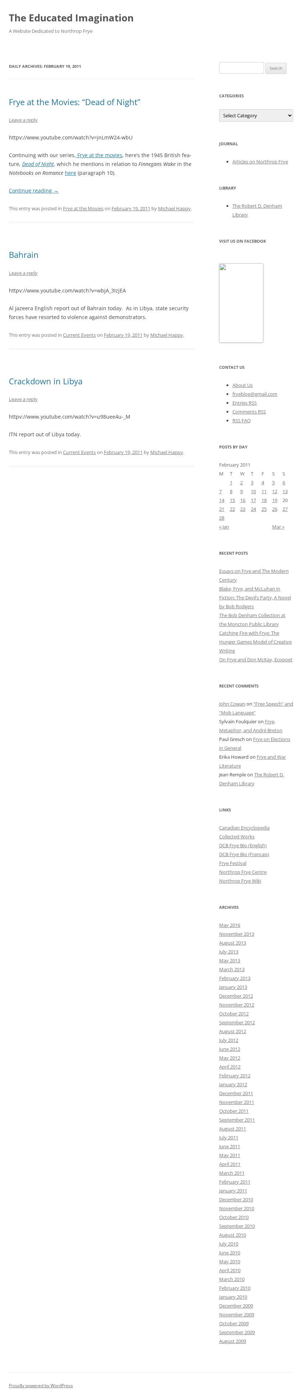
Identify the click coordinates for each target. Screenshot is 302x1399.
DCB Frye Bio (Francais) (244, 854)
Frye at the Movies (83, 208)
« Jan (224, 526)
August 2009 (232, 1341)
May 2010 (229, 1261)
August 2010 (232, 1235)
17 (253, 500)
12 (274, 491)
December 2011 (236, 1093)
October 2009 (234, 1323)
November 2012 (236, 1004)
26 (274, 509)
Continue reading (34, 190)
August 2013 (232, 942)
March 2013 (232, 969)
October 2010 (234, 1217)
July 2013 (228, 951)
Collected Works (236, 836)
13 (285, 491)
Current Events (79, 335)
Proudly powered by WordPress (41, 1385)
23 (242, 509)
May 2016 (229, 925)
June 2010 (229, 1252)
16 (242, 500)
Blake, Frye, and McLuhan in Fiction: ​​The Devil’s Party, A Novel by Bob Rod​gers (255, 597)
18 (264, 500)
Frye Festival (232, 863)
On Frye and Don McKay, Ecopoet (255, 659)
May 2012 (229, 1058)
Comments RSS (249, 411)
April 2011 (229, 1164)
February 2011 (234, 1181)
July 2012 (228, 1040)
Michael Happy (174, 208)
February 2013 (234, 978)
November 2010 (236, 1208)
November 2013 (236, 934)
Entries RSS (244, 402)
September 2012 (237, 1022)
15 (232, 500)
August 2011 (232, 1128)
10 (253, 491)
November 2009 (236, 1314)
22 (232, 509)
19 (274, 500)
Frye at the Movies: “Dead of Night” (74, 101)
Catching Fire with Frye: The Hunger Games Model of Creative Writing (255, 642)
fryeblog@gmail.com (254, 394)
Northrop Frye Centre (243, 872)
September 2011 (237, 1119)
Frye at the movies (99, 155)
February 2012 (234, 1075)
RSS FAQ (241, 420)
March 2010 (232, 1279)
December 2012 (236, 996)
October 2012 (234, 1013)
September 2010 (237, 1226)
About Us (242, 385)
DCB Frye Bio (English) (243, 845)
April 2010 (229, 1270)
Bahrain (24, 254)
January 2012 (233, 1084)
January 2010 (233, 1297)
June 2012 (229, 1049)
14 (221, 500)
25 (264, 509)
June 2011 (229, 1146)
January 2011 (233, 1190)
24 (253, 509)
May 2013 (229, 960)
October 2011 (234, 1111)
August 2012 (232, 1031)
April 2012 (229, 1066)
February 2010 (234, 1288)
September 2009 (237, 1332)
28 (221, 518)
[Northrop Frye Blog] (241, 340)
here (70, 172)
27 (285, 509)
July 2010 (228, 1243)
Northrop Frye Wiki (240, 880)
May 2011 (229, 1155)
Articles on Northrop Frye (260, 161)
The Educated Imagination (71, 17)
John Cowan (232, 703)
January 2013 (233, 987)
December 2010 (236, 1199)
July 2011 (228, 1137)
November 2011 (236, 1102)
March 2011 (232, 1173)
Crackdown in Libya (45, 381)
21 (221, 509)
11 (264, 491)
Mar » (278, 526)
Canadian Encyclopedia (244, 827)
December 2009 (236, 1305)
